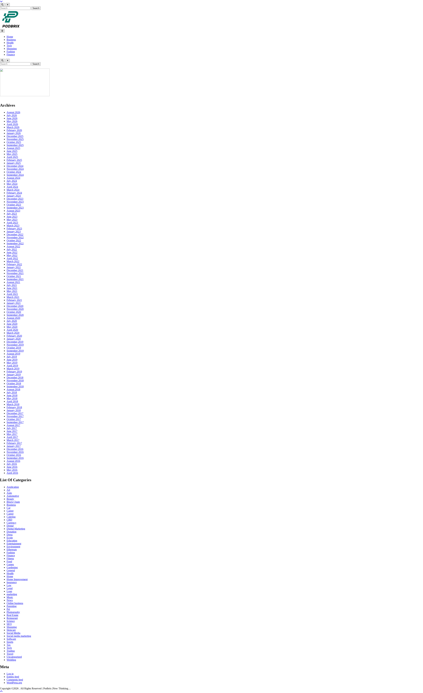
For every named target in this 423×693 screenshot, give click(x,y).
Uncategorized (14, 656)
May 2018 (12, 398)
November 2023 (15, 201)
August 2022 (13, 246)
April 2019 (12, 365)
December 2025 (15, 136)
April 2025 (12, 157)
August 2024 (13, 177)
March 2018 (13, 404)
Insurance (12, 582)
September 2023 (15, 207)
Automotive (13, 496)
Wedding (11, 659)
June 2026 (12, 118)
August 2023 (13, 210)
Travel (10, 653)
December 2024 (15, 166)
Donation (11, 531)
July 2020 (12, 321)
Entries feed (13, 676)
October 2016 (14, 455)
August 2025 (13, 148)
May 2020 (12, 326)
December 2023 (15, 198)
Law (9, 585)
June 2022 (12, 252)
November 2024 (15, 169)
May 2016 (12, 470)
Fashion (11, 51)
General (11, 570)
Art (8, 490)
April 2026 (12, 124)
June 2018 (12, 395)
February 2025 (14, 160)
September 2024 (15, 174)
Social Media (13, 633)
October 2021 (14, 276)
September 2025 (15, 145)
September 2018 (15, 386)
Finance (11, 54)
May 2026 (12, 121)
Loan (9, 591)
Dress (10, 534)
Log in (10, 673)
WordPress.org (14, 682)
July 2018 (12, 392)
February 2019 (14, 371)
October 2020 (14, 312)
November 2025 (15, 139)
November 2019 (15, 344)
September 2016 (15, 458)
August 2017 (13, 425)
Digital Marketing (16, 528)
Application (13, 487)
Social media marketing (19, 636)
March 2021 (13, 297)
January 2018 (14, 410)
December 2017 (15, 413)
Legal (10, 588)
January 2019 (14, 374)
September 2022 (15, 243)
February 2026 (14, 130)
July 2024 (12, 180)
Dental (10, 525)
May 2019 (12, 362)
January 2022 (14, 267)
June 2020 (12, 323)
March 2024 (13, 189)
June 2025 (12, 151)
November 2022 (15, 237)
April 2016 (12, 472)
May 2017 (12, 434)
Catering (11, 516)
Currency (11, 522)
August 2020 (13, 318)
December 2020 (15, 306)
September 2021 (15, 279)
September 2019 (15, 350)
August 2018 (13, 389)
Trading (11, 650)
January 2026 (14, 133)
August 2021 (13, 282)
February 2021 (14, 300)
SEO (9, 624)
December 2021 (15, 270)
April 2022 (12, 258)
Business (11, 39)
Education (12, 540)
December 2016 (15, 449)
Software (11, 639)
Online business (15, 603)
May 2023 (12, 219)
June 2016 (12, 467)
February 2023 (14, 228)
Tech (9, 45)
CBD (9, 519)
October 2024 (14, 172)
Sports (10, 642)
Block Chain (13, 501)
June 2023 (12, 216)
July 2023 (12, 213)
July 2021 (12, 285)
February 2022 (14, 264)
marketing (12, 594)
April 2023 (12, 222)
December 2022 (15, 234)
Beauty (10, 498)
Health (10, 42)
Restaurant (12, 618)
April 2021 (12, 294)
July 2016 (12, 464)
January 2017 (14, 446)
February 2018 (14, 407)
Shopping (12, 48)
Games (10, 564)
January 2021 (14, 303)
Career (10, 510)
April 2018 (12, 401)
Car (8, 507)
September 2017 (15, 422)
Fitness (10, 558)
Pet (8, 609)
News (10, 600)
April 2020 (12, 329)
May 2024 (12, 183)
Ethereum (12, 549)
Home (10, 36)
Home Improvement (17, 579)
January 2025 (14, 163)
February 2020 (14, 335)
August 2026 (13, 112)
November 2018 (15, 380)
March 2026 (13, 127)
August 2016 (13, 461)
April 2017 (12, 437)
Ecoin (10, 537)
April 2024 (12, 186)
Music (10, 597)
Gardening (12, 567)
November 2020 (15, 309)
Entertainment (14, 543)
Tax (9, 645)
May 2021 (12, 291)
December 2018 (15, 377)
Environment (13, 546)
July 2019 (12, 356)
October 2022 (14, 240)
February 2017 (14, 443)
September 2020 (15, 315)
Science (11, 621)
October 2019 (14, 347)
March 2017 (13, 440)
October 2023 (14, 204)
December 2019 (15, 341)
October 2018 (14, 383)
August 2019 (13, 353)
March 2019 (13, 368)
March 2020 (13, 332)
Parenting (12, 606)
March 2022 (13, 261)
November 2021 (15, 273)
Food (9, 561)
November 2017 (15, 416)
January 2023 (14, 231)
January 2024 (14, 195)
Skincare (11, 630)
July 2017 (12, 428)
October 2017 (14, 419)
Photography (13, 612)
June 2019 (12, 359)
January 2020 (14, 338)
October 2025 (14, 142)
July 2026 (12, 115)
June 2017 (12, 431)
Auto (9, 493)
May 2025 (12, 154)
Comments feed (15, 679)
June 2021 (12, 288)
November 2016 (15, 452)
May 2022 (12, 255)
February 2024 (14, 192)
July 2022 (12, 249)
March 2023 (13, 225)
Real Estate (12, 615)
